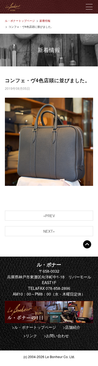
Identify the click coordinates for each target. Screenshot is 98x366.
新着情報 (44, 21)
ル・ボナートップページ (20, 21)
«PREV (49, 215)
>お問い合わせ (56, 335)
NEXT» (49, 231)
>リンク (30, 335)
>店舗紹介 (71, 327)
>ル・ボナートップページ (34, 327)
